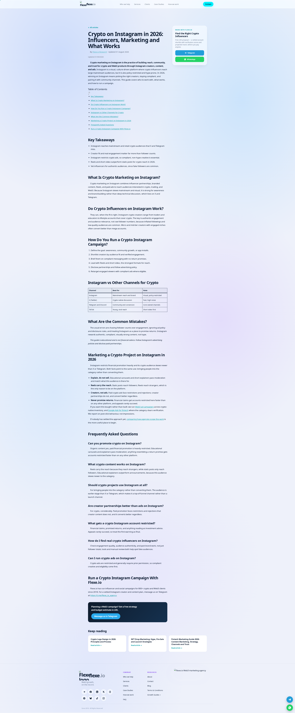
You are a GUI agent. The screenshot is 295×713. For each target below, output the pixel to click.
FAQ (124, 699)
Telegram (191, 53)
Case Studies (159, 4)
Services (137, 4)
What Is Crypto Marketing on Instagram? (107, 100)
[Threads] (110, 692)
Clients (147, 4)
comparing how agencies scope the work (145, 419)
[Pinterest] (84, 698)
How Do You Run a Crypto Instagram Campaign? (111, 108)
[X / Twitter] (103, 692)
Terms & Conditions (155, 690)
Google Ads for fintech (118, 410)
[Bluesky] (90, 698)
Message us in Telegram (105, 616)
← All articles (93, 27)
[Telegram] (84, 692)
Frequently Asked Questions (102, 125)
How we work (173, 4)
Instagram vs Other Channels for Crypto (107, 112)
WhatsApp (191, 59)
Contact (208, 4)
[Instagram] (103, 698)
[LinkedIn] (97, 692)
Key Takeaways (97, 96)
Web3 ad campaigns (144, 406)
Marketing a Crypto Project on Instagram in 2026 (111, 120)
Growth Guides (154, 695)
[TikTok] (97, 698)
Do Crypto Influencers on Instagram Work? (108, 104)
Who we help (125, 4)
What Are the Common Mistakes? (104, 116)
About (149, 677)
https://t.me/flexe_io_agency (103, 595)
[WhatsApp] (289, 707)
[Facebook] (90, 692)
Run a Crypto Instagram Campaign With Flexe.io (110, 129)
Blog (149, 686)
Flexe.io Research (100, 52)
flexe (91, 4)
